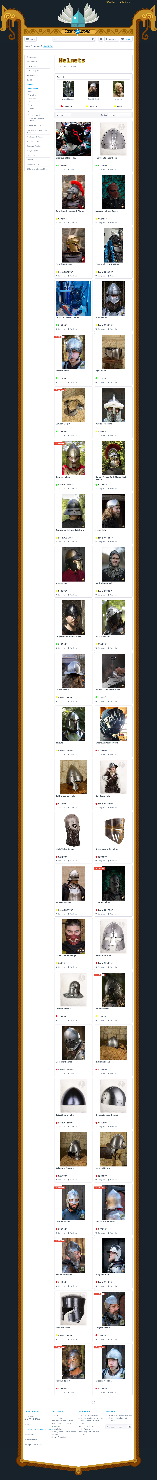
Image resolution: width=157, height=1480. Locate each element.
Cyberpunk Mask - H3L (66, 158)
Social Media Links (85, 1429)
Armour (30, 84)
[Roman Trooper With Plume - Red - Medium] (113, 458)
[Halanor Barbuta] (113, 936)
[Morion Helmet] (73, 671)
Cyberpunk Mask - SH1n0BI (68, 317)
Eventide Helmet (103, 902)
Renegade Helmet (64, 902)
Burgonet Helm (102, 1274)
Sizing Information (58, 1437)
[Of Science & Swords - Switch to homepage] (78, 31)
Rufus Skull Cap (103, 1062)
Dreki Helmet (102, 317)
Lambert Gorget (63, 424)
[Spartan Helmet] (73, 1362)
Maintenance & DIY (34, 125)
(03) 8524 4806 (32, 1419)
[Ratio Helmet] (73, 564)
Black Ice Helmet (103, 636)
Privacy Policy (56, 1429)
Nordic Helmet (62, 370)
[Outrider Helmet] (73, 1202)
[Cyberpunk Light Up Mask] (113, 245)
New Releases (32, 62)
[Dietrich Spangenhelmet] (113, 1096)
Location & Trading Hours (61, 1423)
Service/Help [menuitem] (126, 2)
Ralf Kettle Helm (103, 796)
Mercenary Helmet (104, 1381)
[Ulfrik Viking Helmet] (73, 830)
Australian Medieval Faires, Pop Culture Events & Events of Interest (90, 1421)
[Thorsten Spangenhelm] (113, 139)
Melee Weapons (33, 71)
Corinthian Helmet (64, 264)
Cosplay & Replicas (34, 146)
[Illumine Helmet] (73, 458)
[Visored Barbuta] (68, 89)
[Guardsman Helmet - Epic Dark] (73, 511)
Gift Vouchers (32, 57)
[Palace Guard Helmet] (113, 1202)
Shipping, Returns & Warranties (63, 1432)
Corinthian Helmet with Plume (70, 211)
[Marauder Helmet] (73, 1043)
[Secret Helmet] (93, 89)
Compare (61, 169)
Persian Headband (104, 424)
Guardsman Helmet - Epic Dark (70, 530)
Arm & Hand (32, 95)
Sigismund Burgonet (65, 1168)
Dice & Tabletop (33, 66)
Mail (29, 111)
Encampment (32, 155)
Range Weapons (33, 75)
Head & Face (33, 88)
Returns (81, 1434)
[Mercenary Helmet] (113, 1362)
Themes (30, 160)
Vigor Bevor (101, 370)
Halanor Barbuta (103, 955)
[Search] (93, 39)
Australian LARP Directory (88, 1415)
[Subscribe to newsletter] (129, 1427)
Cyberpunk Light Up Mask (107, 264)
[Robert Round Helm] (73, 1096)
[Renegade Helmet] (73, 883)
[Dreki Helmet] (113, 298)
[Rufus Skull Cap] (113, 1043)
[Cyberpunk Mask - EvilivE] (113, 724)
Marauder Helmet (64, 1062)
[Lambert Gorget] (73, 405)
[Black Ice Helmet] (113, 617)
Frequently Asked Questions (62, 1421)
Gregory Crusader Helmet (107, 849)
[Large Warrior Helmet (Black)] (73, 617)
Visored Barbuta (68, 99)
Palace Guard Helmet (105, 1221)
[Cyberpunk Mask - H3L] (73, 139)
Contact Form (56, 1418)
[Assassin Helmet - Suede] (113, 192)
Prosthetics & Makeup (35, 137)
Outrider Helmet (63, 1221)
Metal (30, 105)
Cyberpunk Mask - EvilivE (107, 743)
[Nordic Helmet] (73, 352)
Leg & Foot (32, 98)
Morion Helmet (62, 689)
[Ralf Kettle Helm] (113, 777)
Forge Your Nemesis (86, 1426)
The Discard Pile (33, 164)
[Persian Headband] (113, 405)
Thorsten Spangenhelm (106, 158)
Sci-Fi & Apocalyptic (34, 141)
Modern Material (34, 115)
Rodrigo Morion (103, 1168)
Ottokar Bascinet (63, 1008)
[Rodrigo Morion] (113, 1149)
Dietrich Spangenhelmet (107, 1115)
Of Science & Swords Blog (37, 169)
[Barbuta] (73, 724)
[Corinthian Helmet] (73, 245)
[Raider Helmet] (113, 990)
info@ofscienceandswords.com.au (37, 1429)
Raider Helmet (102, 1008)
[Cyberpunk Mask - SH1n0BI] (73, 298)
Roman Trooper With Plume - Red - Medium (111, 478)
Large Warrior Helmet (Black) (69, 636)
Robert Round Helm (65, 1115)
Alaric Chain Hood (104, 583)
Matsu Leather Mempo (66, 955)
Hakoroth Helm (63, 1327)
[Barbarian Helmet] (73, 1255)
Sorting (104, 115)
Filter (61, 115)
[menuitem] (31, 39)
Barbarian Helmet (64, 1274)
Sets (29, 102)
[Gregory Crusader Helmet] (113, 830)
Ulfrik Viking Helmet (65, 849)
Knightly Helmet (103, 1327)
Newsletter (55, 1426)
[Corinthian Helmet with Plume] (73, 192)
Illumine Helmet (63, 477)
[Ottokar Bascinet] (73, 990)
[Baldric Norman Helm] (73, 777)
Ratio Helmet (62, 583)
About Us (55, 1415)
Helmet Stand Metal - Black (108, 689)
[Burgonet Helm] (113, 1255)
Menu (32, 39)
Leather (31, 108)
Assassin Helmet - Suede (107, 211)
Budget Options (33, 150)
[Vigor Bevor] (113, 352)
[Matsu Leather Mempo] (73, 936)
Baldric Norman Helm (66, 796)
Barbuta (59, 743)
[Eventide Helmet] (113, 883)
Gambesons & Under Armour (36, 119)
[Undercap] (118, 89)
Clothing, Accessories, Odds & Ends (37, 131)
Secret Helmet (93, 99)
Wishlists (111, 2)
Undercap (118, 99)
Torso (30, 92)
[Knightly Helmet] (113, 1309)
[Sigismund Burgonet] (73, 1149)
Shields (30, 80)
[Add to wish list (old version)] (100, 39)
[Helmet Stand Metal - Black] (113, 671)
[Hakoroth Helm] (73, 1309)
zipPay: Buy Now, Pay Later (88, 1432)
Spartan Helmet (63, 1381)
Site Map (54, 1434)
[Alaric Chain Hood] (113, 564)
